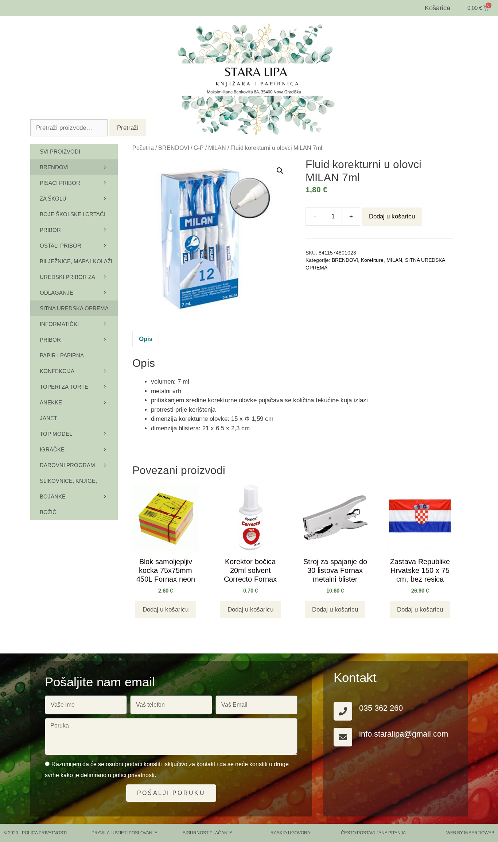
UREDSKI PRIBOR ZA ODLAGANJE (67, 285)
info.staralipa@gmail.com (403, 733)
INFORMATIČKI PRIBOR (59, 332)
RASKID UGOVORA (290, 832)
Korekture (372, 260)
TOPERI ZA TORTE (64, 387)
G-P (199, 148)
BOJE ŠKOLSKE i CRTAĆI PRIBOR (72, 222)
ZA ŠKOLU (53, 198)
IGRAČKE (52, 449)
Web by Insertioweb (470, 832)
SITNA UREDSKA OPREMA (74, 308)
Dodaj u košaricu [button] (165, 609)
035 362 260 (381, 708)
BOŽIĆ (48, 512)
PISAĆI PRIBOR (60, 183)
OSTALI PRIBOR (60, 245)
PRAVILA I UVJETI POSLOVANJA (124, 832)
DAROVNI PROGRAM (67, 465)
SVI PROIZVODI (60, 151)
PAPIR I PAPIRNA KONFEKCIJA (61, 363)
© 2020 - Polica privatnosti (35, 832)
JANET (48, 418)
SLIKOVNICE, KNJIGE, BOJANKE (68, 489)
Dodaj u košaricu (392, 216)
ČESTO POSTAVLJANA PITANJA (373, 832)
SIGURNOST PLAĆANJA (208, 832)
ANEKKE (51, 402)
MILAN (217, 148)
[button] (280, 170)
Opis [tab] (145, 338)
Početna (143, 148)
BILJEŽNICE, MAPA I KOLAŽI (76, 261)
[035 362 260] (343, 711)
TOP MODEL (56, 434)
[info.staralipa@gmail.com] (343, 737)
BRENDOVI (173, 148)
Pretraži (128, 127)
